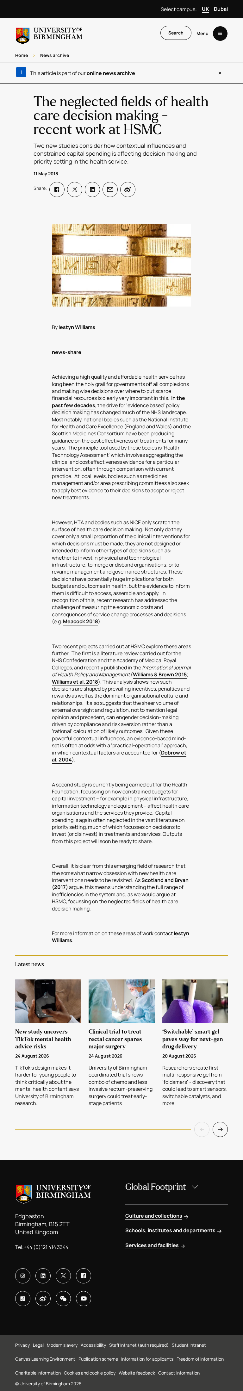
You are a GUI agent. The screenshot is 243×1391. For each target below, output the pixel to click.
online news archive (111, 73)
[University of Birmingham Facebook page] (83, 1275)
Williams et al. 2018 (75, 681)
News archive (54, 55)
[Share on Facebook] (57, 189)
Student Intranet (189, 1345)
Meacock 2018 (80, 621)
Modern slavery (62, 1345)
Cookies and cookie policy (89, 1373)
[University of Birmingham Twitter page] (63, 1275)
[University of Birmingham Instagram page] (22, 1275)
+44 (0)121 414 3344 (46, 1247)
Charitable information (38, 1373)
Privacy (22, 1345)
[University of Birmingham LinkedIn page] (43, 1275)
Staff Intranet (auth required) (139, 1345)
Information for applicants (147, 1359)
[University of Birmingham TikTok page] (22, 1298)
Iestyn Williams (77, 327)
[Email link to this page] (110, 189)
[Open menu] (220, 33)
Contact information (179, 1373)
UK (205, 8)
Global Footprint (155, 1187)
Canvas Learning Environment (45, 1359)
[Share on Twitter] (74, 189)
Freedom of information (200, 1359)
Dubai (221, 8)
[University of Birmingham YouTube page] (83, 1298)
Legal (38, 1345)
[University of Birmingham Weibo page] (43, 1298)
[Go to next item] (220, 1129)
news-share (66, 352)
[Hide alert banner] (219, 73)
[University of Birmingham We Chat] (63, 1298)
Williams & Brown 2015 (160, 674)
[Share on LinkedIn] (92, 189)
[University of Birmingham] (49, 33)
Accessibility (93, 1345)
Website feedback (137, 1373)
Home (21, 55)
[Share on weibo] (127, 189)
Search (176, 33)
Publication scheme (98, 1359)
